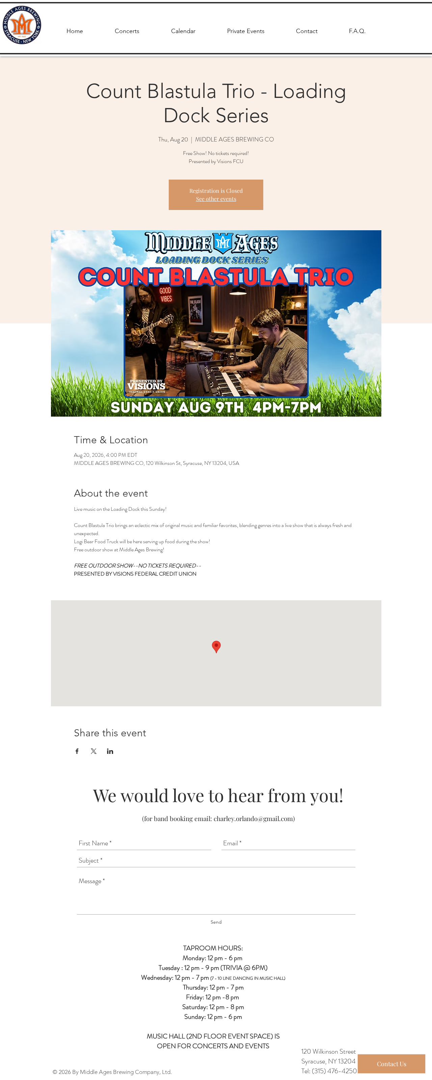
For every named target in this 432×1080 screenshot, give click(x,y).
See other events (216, 198)
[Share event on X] (93, 751)
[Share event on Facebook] (77, 751)
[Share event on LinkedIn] (110, 751)
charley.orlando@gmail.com (253, 818)
